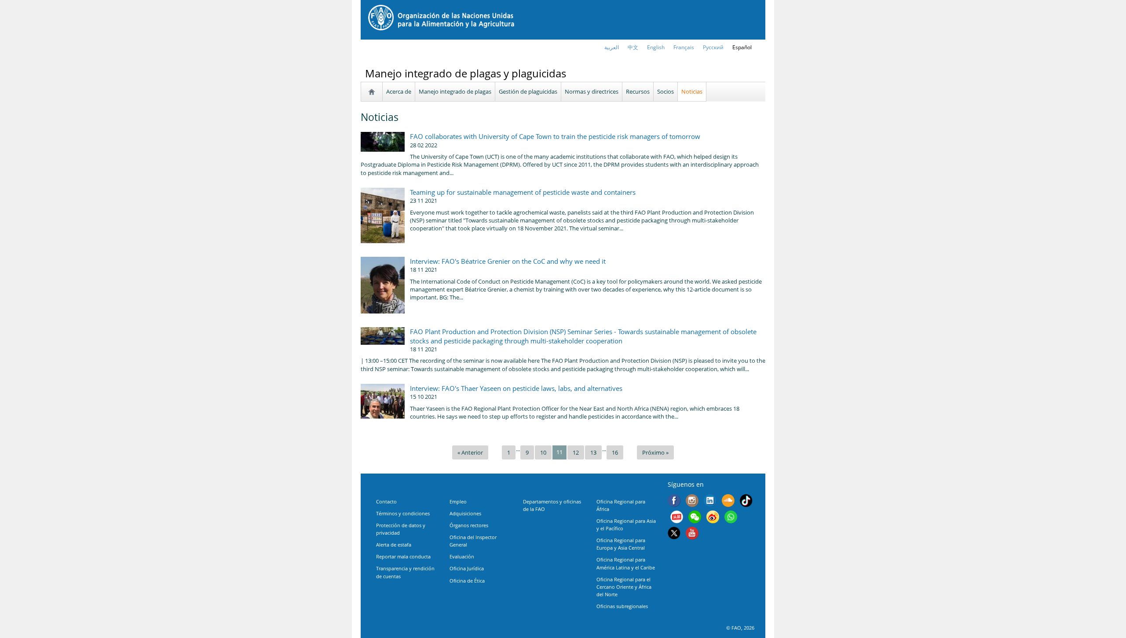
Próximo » (655, 452)
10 (543, 452)
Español (742, 47)
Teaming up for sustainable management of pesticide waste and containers (523, 192)
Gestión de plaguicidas (528, 91)
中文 (633, 47)
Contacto (386, 501)
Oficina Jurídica (467, 568)
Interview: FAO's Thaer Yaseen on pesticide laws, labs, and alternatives (516, 388)
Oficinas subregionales (622, 606)
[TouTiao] (676, 518)
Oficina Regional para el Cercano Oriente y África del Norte (623, 587)
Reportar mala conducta (403, 556)
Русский (713, 47)
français (683, 47)
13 (593, 452)
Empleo (458, 501)
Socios (665, 91)
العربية (611, 47)
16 (615, 452)
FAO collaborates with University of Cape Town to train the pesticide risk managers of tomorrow (555, 136)
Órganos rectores (469, 525)
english (656, 47)
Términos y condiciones (403, 513)
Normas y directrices (591, 91)
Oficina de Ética (467, 580)
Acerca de (398, 91)
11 (559, 452)
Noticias (691, 91)
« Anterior (470, 452)
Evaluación (462, 556)
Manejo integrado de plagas (455, 91)
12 (576, 452)
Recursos (638, 91)
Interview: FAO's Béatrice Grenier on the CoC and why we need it (508, 261)
